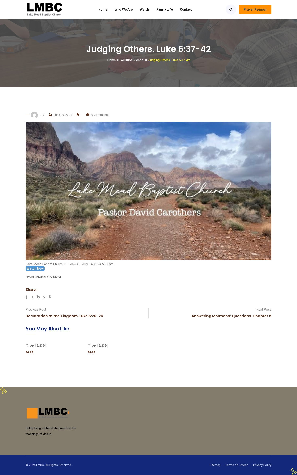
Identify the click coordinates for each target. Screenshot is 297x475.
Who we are (124, 9)
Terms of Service (236, 465)
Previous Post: (36, 309)
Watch (144, 9)
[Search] (231, 9)
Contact (186, 9)
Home (102, 9)
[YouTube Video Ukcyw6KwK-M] (148, 191)
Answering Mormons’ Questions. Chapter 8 (231, 315)
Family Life (164, 9)
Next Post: (263, 309)
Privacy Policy (262, 465)
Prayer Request (255, 9)
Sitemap (215, 465)
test (29, 352)
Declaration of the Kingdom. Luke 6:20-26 (64, 315)
